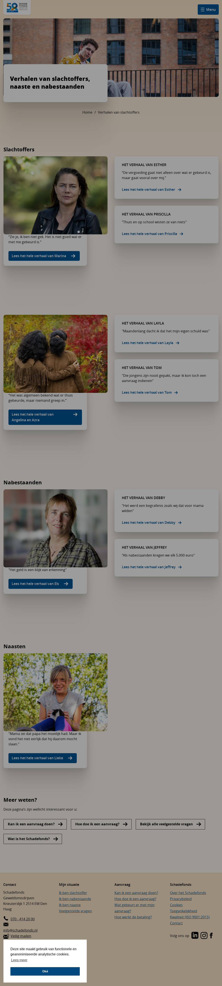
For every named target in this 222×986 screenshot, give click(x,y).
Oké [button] (45, 971)
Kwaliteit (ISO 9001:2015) (190, 917)
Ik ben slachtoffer (73, 892)
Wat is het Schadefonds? (29, 838)
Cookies (176, 905)
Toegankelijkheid (183, 911)
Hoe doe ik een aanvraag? (97, 824)
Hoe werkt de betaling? (133, 917)
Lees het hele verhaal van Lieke (37, 758)
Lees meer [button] (19, 960)
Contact (176, 923)
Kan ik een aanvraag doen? (31, 824)
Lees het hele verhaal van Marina (39, 255)
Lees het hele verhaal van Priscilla (149, 233)
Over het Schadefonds (188, 892)
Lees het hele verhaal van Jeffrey (149, 567)
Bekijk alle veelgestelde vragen (166, 824)
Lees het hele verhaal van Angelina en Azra (33, 417)
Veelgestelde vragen (75, 911)
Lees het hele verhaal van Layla (147, 342)
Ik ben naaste (70, 905)
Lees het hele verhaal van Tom (147, 392)
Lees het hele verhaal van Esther (148, 189)
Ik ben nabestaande (75, 898)
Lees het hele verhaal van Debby (148, 522)
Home (87, 112)
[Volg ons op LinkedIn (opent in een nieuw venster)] (194, 936)
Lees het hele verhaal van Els (35, 583)
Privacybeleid (181, 898)
